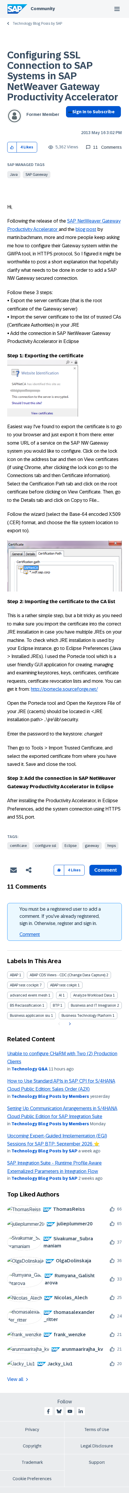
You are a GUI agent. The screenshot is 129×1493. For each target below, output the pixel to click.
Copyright (32, 1446)
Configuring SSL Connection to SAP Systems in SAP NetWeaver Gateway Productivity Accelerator (62, 76)
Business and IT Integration (93, 1005)
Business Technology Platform (87, 1016)
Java (14, 175)
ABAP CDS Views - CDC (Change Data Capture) (67, 975)
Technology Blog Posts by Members (50, 1096)
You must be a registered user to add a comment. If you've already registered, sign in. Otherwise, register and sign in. (60, 916)
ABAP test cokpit (63, 985)
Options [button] (69, 122)
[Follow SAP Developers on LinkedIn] (80, 1411)
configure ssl (45, 846)
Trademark (32, 1462)
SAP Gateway (37, 175)
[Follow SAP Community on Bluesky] (59, 1411)
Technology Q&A (29, 1069)
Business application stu (30, 1016)
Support (97, 1462)
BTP (56, 1005)
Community (43, 8)
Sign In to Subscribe (93, 111)
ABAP (14, 975)
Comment (30, 934)
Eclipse (70, 846)
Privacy (32, 1429)
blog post (86, 229)
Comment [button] (105, 870)
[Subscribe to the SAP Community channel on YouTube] (70, 1411)
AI (60, 995)
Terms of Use (96, 1429)
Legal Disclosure (97, 1446)
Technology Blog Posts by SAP (37, 23)
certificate (18, 846)
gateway (92, 846)
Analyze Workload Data (92, 995)
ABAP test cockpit (24, 985)
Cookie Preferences (32, 1478)
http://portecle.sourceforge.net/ (64, 689)
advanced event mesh (28, 995)
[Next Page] (69, 1024)
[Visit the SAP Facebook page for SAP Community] (48, 1411)
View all (15, 1379)
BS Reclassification (25, 1005)
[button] (12, 147)
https (111, 846)
